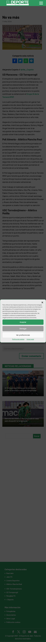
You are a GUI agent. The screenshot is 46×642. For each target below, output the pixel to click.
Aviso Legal (30, 339)
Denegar (23, 328)
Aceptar (23, 322)
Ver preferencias (23, 335)
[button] (42, 302)
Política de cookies (18, 339)
